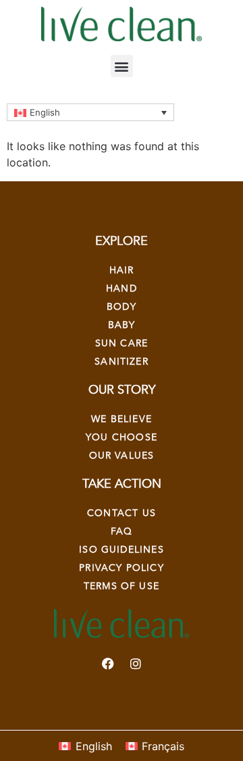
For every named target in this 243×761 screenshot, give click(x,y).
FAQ (122, 531)
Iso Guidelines (121, 549)
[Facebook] (108, 663)
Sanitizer (121, 361)
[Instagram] (136, 663)
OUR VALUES (122, 455)
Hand (121, 288)
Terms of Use (121, 586)
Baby (122, 325)
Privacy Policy (121, 567)
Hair (121, 270)
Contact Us (121, 513)
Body (121, 306)
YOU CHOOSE (121, 437)
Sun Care (121, 343)
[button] (122, 66)
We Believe (121, 419)
